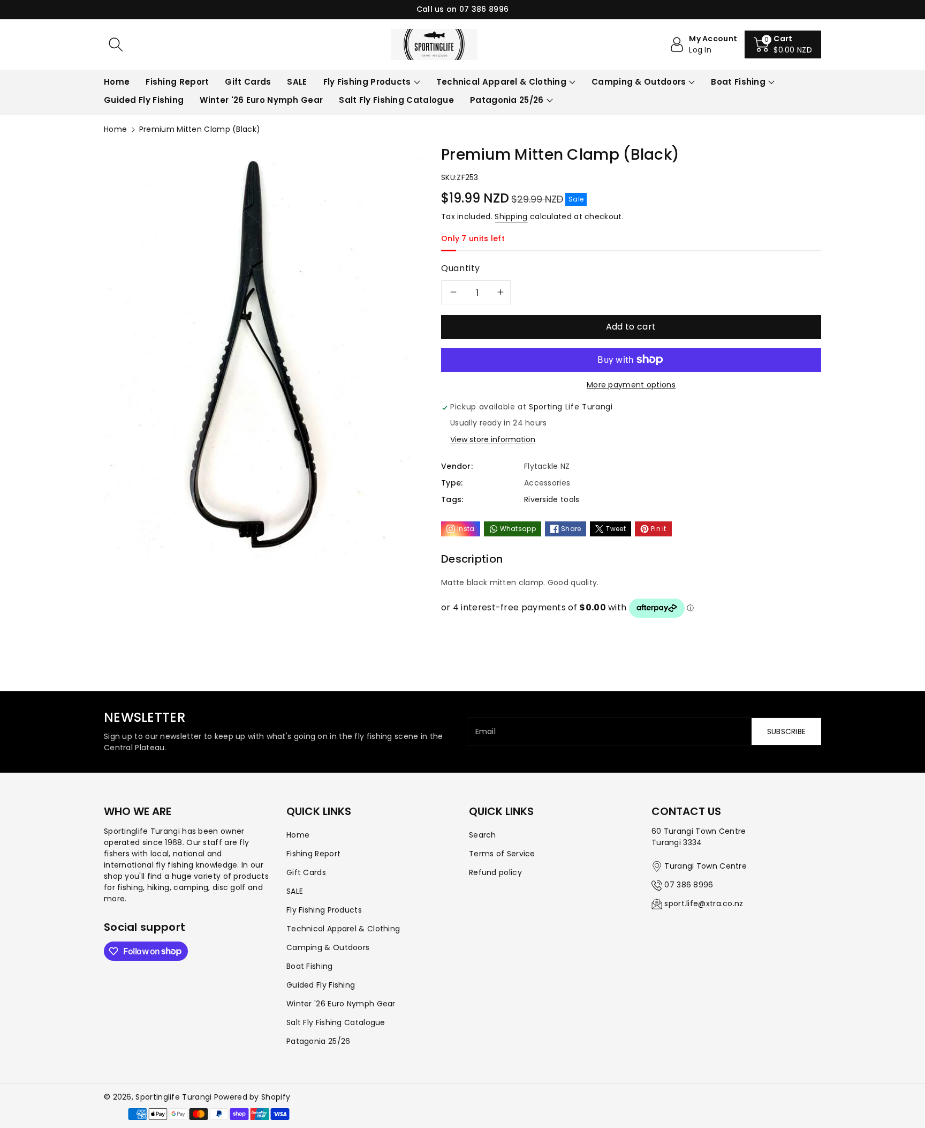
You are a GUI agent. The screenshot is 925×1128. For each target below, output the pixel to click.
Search (482, 835)
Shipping (511, 216)
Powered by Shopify (252, 1097)
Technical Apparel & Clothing (501, 81)
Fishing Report (313, 853)
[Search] (115, 44)
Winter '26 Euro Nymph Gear (341, 1003)
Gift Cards (306, 872)
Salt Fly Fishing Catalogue (335, 1022)
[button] (783, 44)
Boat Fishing (738, 81)
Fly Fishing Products (367, 81)
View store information (492, 439)
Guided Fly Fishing (320, 985)
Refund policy (495, 872)
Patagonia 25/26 (507, 100)
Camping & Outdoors (639, 81)
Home (115, 129)
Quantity (460, 268)
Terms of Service (502, 853)
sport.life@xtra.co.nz (703, 903)
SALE (294, 891)
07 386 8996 (688, 884)
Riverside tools (552, 499)
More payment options (631, 384)
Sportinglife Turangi (174, 1097)
